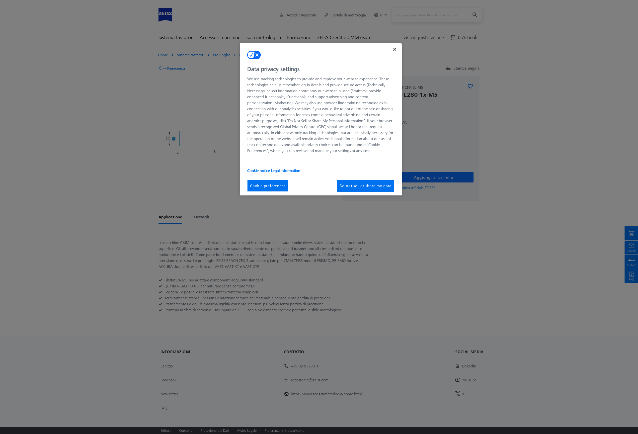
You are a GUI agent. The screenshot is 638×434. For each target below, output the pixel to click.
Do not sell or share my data (366, 185)
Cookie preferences (267, 185)
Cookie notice (259, 170)
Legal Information (285, 170)
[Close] (394, 49)
